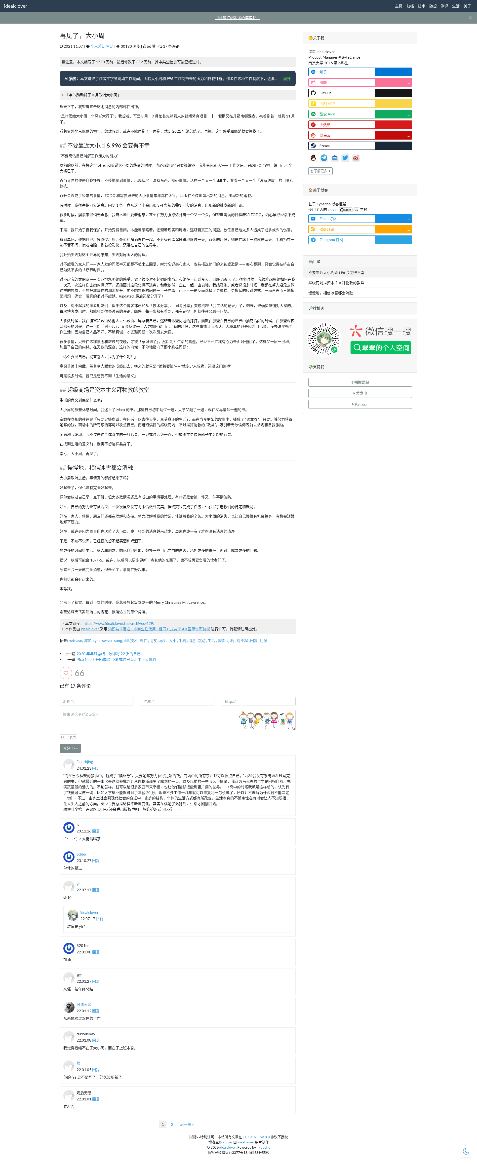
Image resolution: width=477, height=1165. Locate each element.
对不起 (242, 640)
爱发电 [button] (361, 393)
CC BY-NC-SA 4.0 (256, 1137)
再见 (163, 640)
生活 (456, 6)
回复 (254, 640)
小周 (231, 640)
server (107, 640)
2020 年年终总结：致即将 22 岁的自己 (109, 653)
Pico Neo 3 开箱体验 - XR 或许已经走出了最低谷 (116, 659)
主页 (398, 6)
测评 (444, 6)
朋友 (153, 640)
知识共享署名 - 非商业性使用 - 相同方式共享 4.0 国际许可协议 (159, 629)
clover (333, 209)
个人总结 (97, 46)
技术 (421, 6)
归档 (410, 6)
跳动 (201, 640)
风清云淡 (84, 1004)
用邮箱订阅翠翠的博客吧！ (237, 17)
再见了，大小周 (82, 35)
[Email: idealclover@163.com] (335, 157)
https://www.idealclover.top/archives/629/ (119, 623)
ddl (126, 640)
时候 (263, 640)
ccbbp (81, 854)
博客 (87, 640)
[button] (360, 382)
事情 (221, 640)
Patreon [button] (361, 404)
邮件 (143, 640)
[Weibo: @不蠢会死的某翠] (356, 157)
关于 (467, 6)
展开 (287, 78)
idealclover (15, 6)
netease (75, 640)
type (97, 640)
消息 (192, 640)
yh (78, 883)
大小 (172, 640)
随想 (433, 6)
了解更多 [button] (320, 171)
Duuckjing (85, 761)
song (118, 640)
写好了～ (70, 748)
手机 (182, 640)
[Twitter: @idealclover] (345, 157)
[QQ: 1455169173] (313, 157)
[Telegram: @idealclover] (324, 157)
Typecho (263, 1147)
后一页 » (187, 1124)
